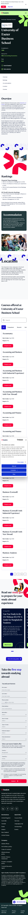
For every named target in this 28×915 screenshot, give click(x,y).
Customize (13, 470)
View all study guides (13, 659)
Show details (20, 462)
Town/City (5, 756)
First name (5, 687)
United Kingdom (5, 818)
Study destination (6, 736)
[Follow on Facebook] (7, 808)
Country (4, 750)
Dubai (3, 826)
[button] (12, 651)
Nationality (5, 712)
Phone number (5, 700)
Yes (3, 6)
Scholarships (18, 826)
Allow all (14, 466)
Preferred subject (6, 730)
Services (17, 821)
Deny (14, 474)
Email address (5, 706)
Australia (3, 821)
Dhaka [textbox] (3, 758)
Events (16, 829)
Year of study (5, 718)
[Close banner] (25, 439)
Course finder (18, 818)
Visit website (7, 69)
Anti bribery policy (6, 846)
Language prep (19, 824)
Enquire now (7, 345)
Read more (8, 645)
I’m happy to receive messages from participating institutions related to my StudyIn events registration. (15, 776)
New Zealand (5, 832)
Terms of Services (3, 911)
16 (21, 574)
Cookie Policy (23, 911)
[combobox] (4, 702)
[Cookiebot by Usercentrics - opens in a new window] (17, 440)
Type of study (5, 724)
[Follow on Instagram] (16, 808)
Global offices (5, 843)
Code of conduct (6, 849)
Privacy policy (14, 911)
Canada (3, 824)
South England (7, 65)
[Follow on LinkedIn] (3, 808)
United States (5, 835)
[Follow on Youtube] (12, 808)
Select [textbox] (3, 714)
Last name (5, 693)
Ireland (3, 829)
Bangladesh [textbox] (5, 752)
